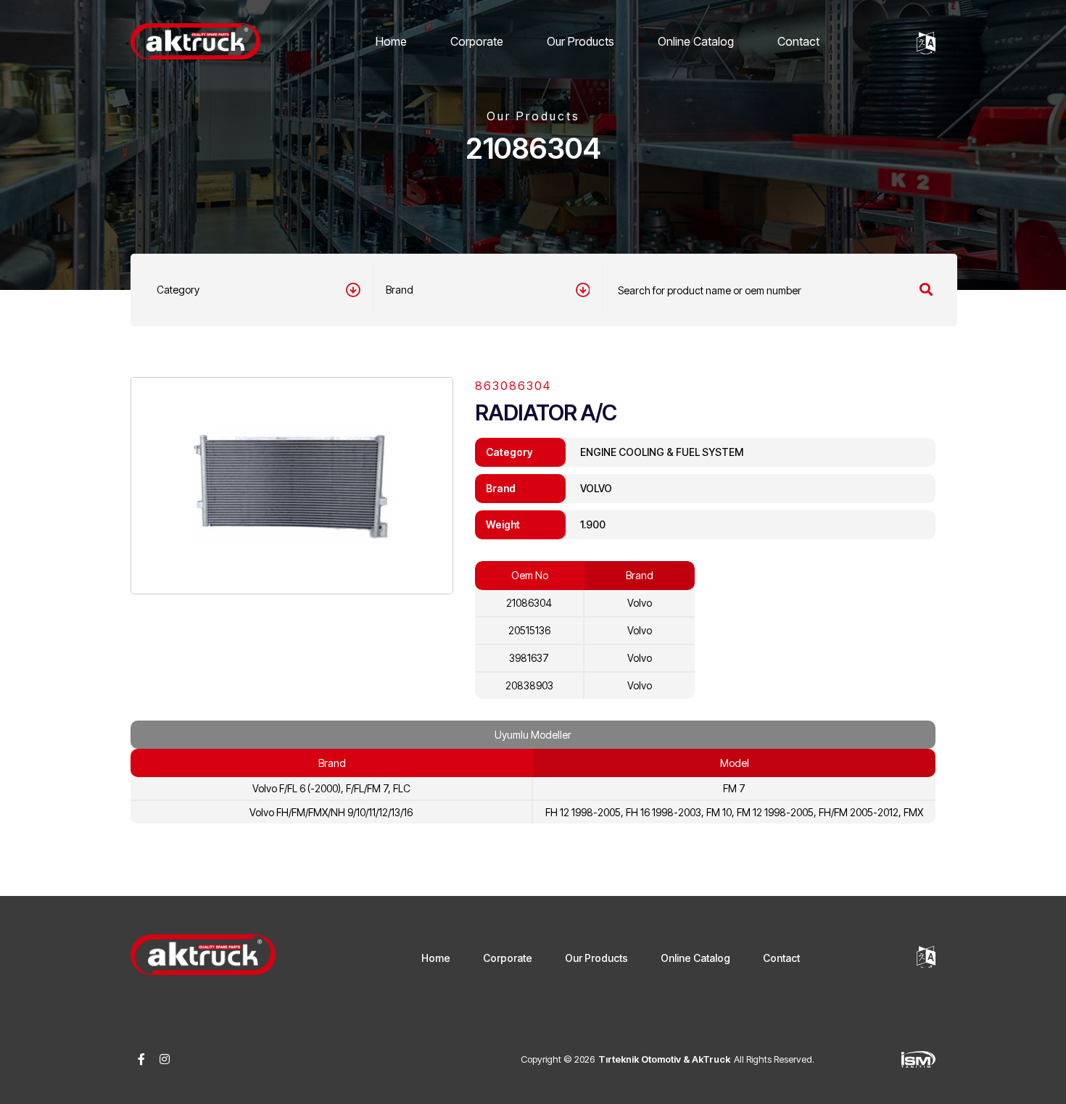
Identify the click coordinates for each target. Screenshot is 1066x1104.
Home (391, 41)
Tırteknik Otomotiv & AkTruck (664, 1059)
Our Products (580, 41)
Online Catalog (696, 41)
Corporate (476, 41)
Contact (798, 41)
